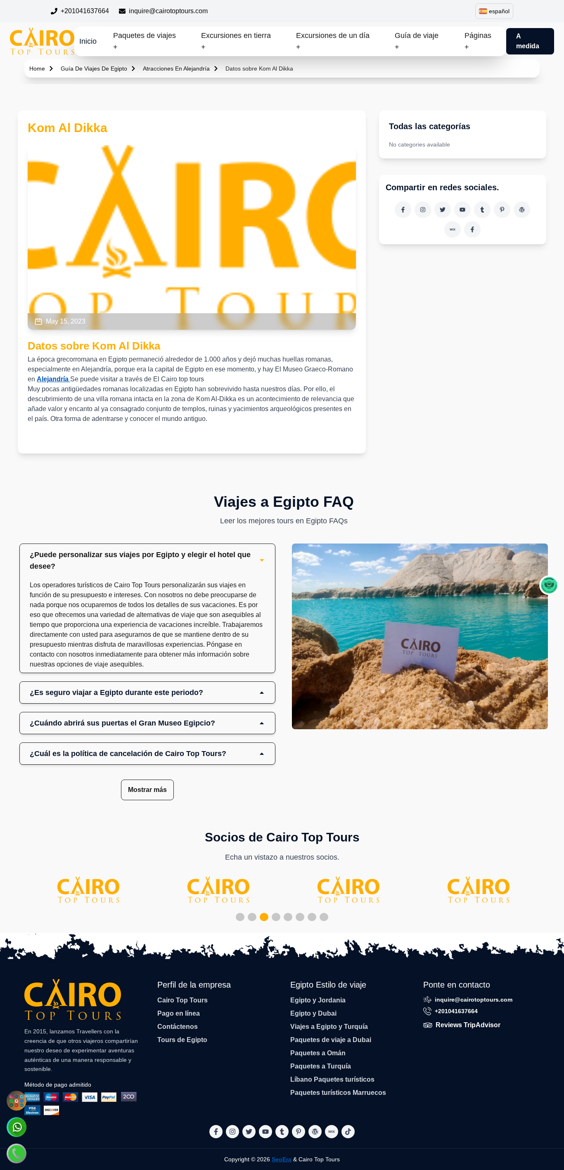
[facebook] (403, 209)
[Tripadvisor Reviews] (549, 585)
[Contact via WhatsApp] (16, 1127)
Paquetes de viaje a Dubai (330, 1039)
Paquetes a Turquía (320, 1066)
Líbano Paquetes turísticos (332, 1079)
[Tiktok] (472, 229)
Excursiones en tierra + (236, 41)
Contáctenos (177, 1026)
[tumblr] (482, 209)
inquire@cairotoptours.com (168, 10)
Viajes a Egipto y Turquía (329, 1026)
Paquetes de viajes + (144, 41)
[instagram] (423, 209)
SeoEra (281, 1159)
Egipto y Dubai (313, 1013)
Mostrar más (147, 789)
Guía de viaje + (416, 41)
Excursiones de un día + (333, 41)
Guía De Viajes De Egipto (94, 68)
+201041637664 (85, 10)
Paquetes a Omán (318, 1053)
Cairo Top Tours (182, 1000)
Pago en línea (178, 1013)
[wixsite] (452, 229)
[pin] (502, 209)
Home (37, 68)
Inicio (88, 41)
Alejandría (53, 379)
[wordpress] (522, 209)
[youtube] (462, 209)
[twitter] (442, 209)
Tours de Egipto (182, 1039)
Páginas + (477, 41)
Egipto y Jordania (318, 1000)
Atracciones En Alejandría (176, 68)
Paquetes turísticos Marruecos (338, 1092)
